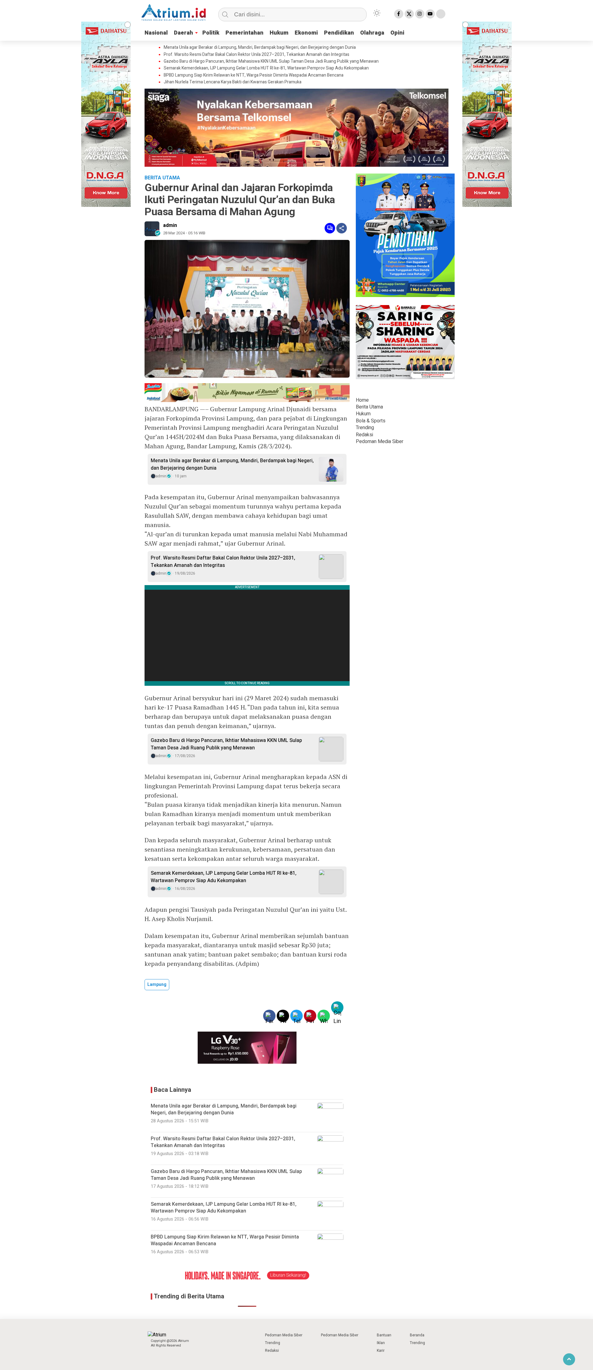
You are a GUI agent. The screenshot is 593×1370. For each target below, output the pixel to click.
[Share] (341, 228)
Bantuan (384, 1335)
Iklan (381, 1343)
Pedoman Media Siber (379, 441)
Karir (381, 1350)
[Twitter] (409, 14)
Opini (397, 33)
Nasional (156, 33)
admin (170, 225)
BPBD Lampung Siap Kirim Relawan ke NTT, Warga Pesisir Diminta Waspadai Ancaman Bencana (253, 75)
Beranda (417, 1335)
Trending (365, 427)
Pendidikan (339, 33)
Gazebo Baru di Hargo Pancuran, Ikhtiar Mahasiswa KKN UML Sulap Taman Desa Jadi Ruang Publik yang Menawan (271, 61)
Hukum (279, 33)
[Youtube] (430, 14)
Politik (210, 33)
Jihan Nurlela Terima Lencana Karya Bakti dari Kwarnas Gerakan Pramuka (232, 82)
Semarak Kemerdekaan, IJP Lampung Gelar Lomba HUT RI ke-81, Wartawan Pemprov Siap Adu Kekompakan (266, 68)
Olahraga (372, 33)
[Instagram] (419, 14)
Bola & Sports (370, 421)
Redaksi (364, 434)
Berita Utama (369, 407)
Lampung (156, 984)
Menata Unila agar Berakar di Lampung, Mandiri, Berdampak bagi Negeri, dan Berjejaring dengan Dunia (260, 47)
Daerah (183, 33)
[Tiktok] (440, 14)
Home (362, 400)
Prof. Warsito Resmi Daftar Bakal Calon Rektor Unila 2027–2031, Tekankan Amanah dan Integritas (256, 55)
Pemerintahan (244, 33)
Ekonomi (306, 33)
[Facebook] (398, 14)
